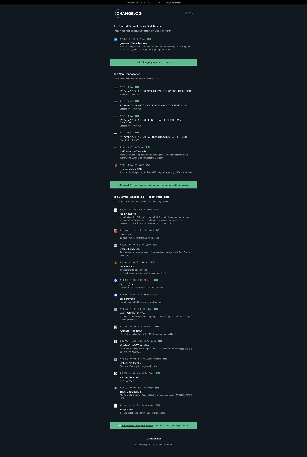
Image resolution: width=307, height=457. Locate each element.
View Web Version (134, 2)
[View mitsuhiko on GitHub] (115, 263)
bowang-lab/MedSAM (131, 169)
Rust (147, 262)
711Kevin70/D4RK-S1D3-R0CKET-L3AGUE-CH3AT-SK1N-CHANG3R (151, 121)
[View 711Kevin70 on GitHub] (115, 88)
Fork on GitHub (153, 2)
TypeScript (151, 341)
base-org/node (127, 298)
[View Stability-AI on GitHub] (115, 360)
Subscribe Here (153, 438)
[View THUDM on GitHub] (115, 389)
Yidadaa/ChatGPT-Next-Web (135, 345)
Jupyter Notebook (153, 358)
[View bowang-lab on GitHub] (115, 166)
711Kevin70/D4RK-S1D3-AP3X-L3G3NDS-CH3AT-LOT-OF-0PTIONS (156, 91)
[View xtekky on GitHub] (115, 210)
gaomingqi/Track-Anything (133, 43)
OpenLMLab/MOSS (130, 248)
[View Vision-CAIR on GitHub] (115, 310)
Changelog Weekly (172, 2)
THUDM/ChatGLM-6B (131, 391)
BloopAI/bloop (127, 409)
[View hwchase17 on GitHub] (115, 328)
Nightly (188, 13)
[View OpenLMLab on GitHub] (115, 246)
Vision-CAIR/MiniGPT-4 (132, 313)
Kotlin (149, 279)
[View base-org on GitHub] (115, 281)
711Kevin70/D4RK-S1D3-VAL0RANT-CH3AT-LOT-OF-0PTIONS (153, 105)
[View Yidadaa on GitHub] (115, 342)
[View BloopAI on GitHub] (115, 406)
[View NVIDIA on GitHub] (115, 148)
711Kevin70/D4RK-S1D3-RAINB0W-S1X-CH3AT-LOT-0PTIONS (153, 136)
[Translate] (149, 38)
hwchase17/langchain (131, 330)
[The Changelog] (128, 17)
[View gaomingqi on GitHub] (115, 40)
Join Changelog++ (146, 62)
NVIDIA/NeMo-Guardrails (133, 151)
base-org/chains (128, 284)
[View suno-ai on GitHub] (115, 231)
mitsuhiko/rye (127, 266)
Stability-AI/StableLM (131, 362)
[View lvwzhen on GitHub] (115, 374)
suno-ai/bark (126, 234)
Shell (149, 294)
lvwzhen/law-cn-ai (129, 377)
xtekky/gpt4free (128, 213)
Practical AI (126, 184)
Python (142, 38)
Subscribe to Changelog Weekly (137, 425)
